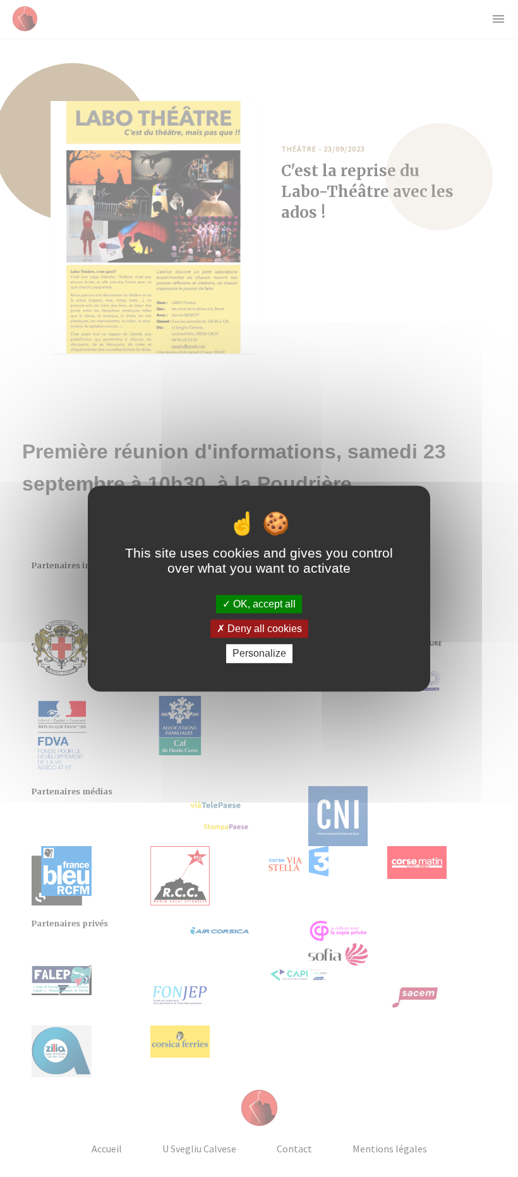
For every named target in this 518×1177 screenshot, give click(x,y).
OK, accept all (263, 604)
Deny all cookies (263, 628)
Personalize (259, 653)
